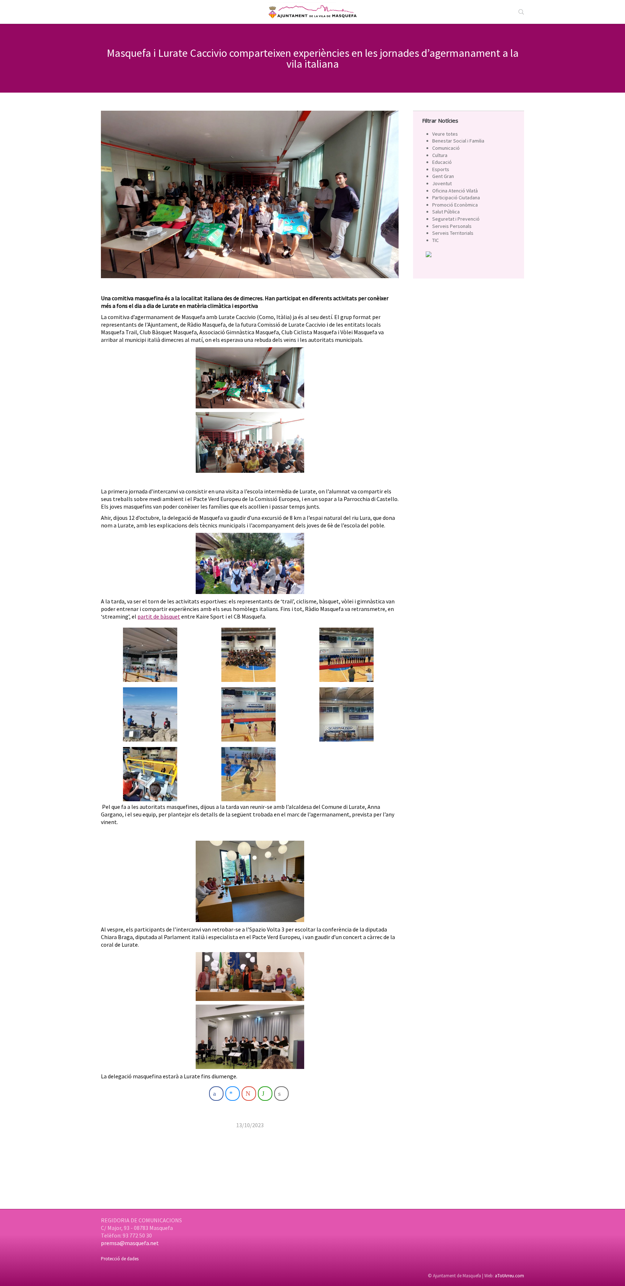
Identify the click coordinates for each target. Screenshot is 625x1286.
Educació (442, 162)
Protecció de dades (120, 1259)
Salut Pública (446, 211)
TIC (435, 240)
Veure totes (445, 134)
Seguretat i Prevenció (456, 219)
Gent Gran (443, 176)
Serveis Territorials (452, 233)
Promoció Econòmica (455, 204)
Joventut (442, 183)
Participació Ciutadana (456, 197)
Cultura (439, 155)
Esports (440, 169)
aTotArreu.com (509, 1276)
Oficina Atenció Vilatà (455, 190)
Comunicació (446, 148)
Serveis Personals (452, 226)
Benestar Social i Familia (458, 140)
